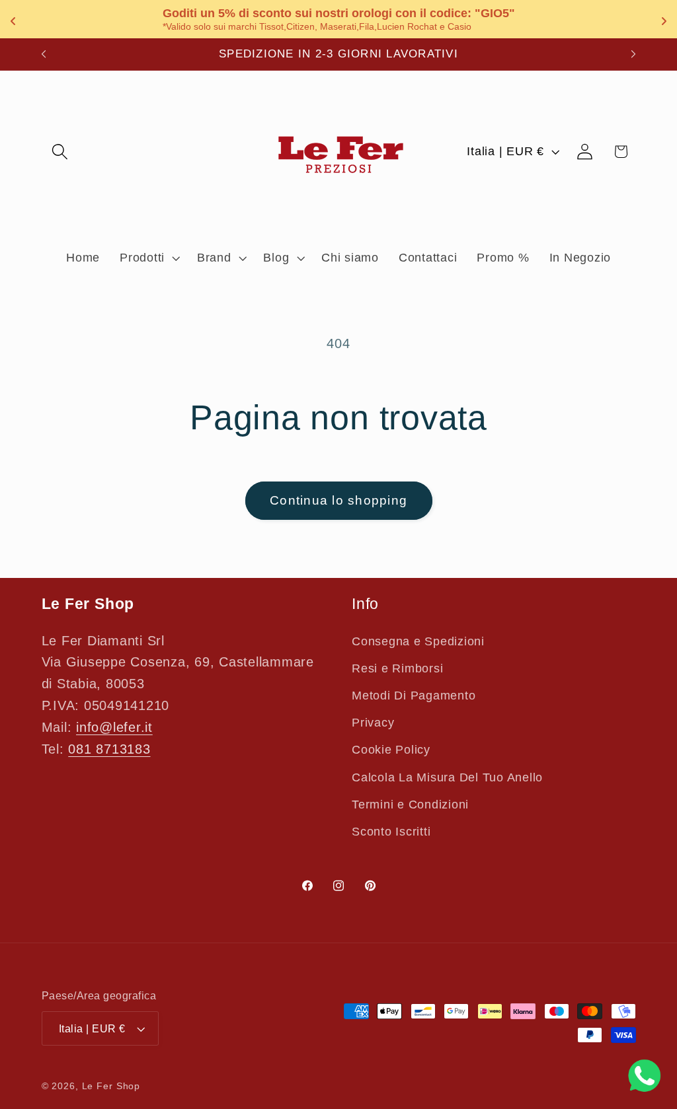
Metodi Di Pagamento (413, 695)
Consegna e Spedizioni (418, 641)
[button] (60, 151)
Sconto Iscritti (391, 831)
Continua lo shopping (338, 500)
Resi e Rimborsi (397, 668)
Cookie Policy (391, 749)
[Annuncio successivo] (633, 54)
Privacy (373, 722)
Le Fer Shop (111, 1086)
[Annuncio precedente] (43, 54)
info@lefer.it (114, 727)
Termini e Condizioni (410, 804)
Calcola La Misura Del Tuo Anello (447, 777)
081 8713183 (109, 749)
